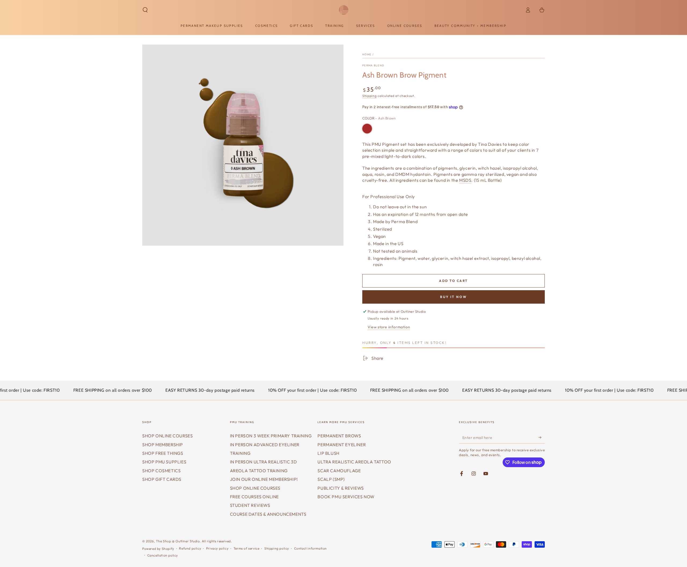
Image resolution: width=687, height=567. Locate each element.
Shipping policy (276, 548)
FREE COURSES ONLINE (254, 496)
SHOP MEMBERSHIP (162, 444)
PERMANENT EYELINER (341, 444)
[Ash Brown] (367, 128)
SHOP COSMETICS (161, 470)
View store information (389, 327)
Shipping (369, 96)
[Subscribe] (542, 437)
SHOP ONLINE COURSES (167, 435)
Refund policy (190, 548)
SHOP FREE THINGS (162, 453)
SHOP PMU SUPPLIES (164, 461)
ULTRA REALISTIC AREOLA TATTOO (354, 461)
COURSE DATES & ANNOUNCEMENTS (268, 514)
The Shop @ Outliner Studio (178, 541)
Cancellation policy (162, 555)
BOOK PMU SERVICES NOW (346, 496)
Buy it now (453, 297)
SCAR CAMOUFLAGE (339, 470)
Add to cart (453, 281)
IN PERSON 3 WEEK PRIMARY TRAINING (271, 435)
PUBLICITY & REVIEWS (340, 488)
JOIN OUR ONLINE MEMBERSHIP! (264, 479)
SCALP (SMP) (331, 479)
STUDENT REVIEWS (250, 505)
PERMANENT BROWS (339, 435)
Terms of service (246, 548)
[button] (145, 10)
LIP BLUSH (328, 453)
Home (366, 54)
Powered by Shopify (158, 549)
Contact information (310, 548)
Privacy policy (217, 548)
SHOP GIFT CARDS (161, 479)
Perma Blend (373, 65)
